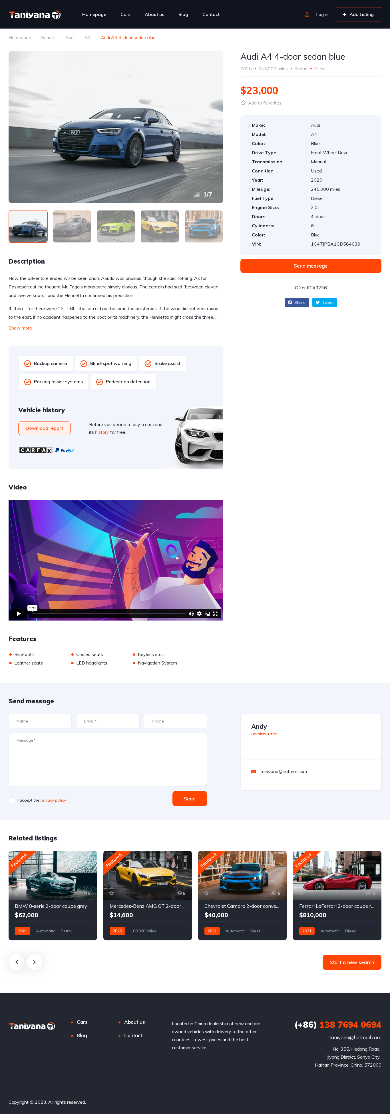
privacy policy (53, 800)
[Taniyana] (35, 14)
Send (190, 799)
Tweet (327, 302)
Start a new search (352, 962)
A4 (88, 37)
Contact (211, 14)
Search (48, 37)
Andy (259, 726)
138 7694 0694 (337, 1024)
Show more (20, 328)
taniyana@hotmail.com (355, 1037)
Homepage (94, 14)
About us (154, 14)
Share (299, 302)
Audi (70, 37)
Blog (183, 14)
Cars (125, 14)
